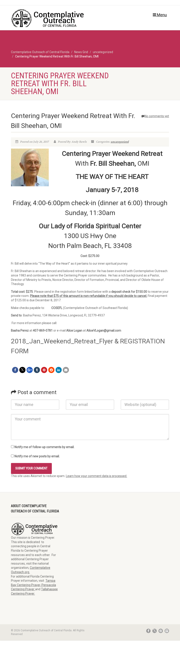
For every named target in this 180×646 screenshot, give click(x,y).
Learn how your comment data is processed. (96, 476)
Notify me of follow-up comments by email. (44, 447)
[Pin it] (44, 370)
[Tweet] (22, 370)
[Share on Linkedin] (59, 370)
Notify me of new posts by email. (37, 456)
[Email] (66, 370)
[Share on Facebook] (15, 370)
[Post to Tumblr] (37, 370)
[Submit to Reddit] (51, 370)
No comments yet (156, 116)
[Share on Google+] (30, 370)
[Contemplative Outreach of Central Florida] (49, 19)
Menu (161, 15)
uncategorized (120, 142)
